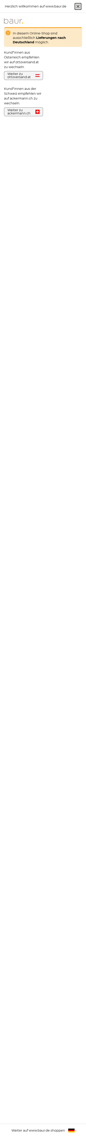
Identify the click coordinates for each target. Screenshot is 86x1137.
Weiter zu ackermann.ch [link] (18, 112)
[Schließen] (78, 6)
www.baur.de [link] (39, 1130)
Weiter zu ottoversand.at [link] (19, 75)
